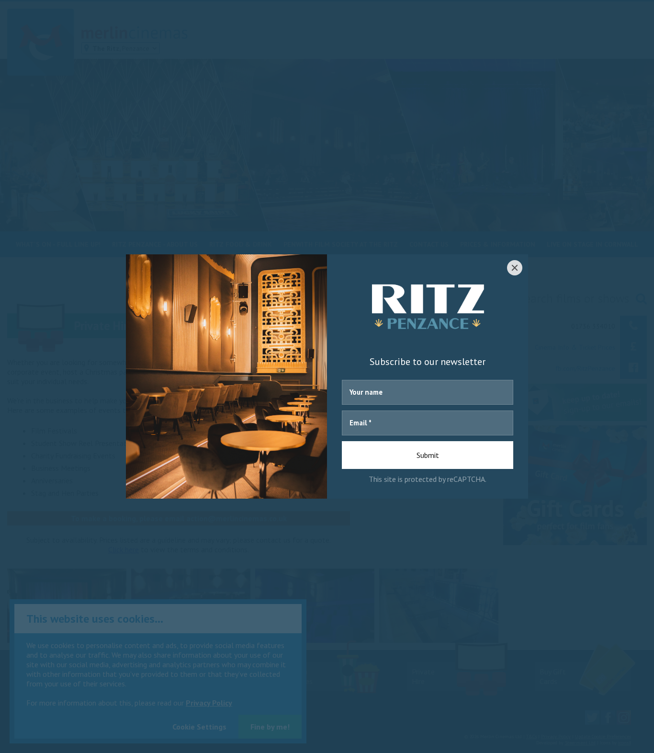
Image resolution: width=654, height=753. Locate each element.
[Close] (514, 267)
